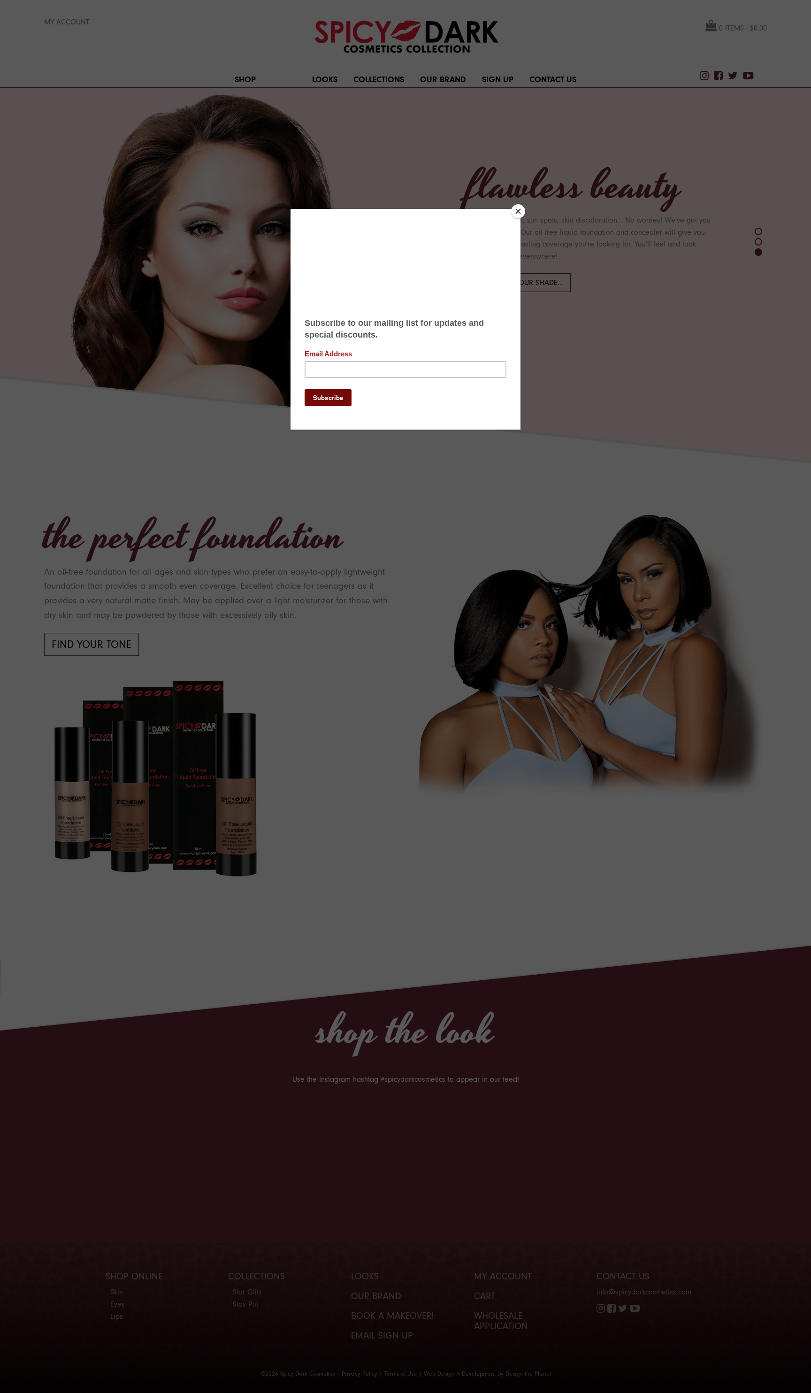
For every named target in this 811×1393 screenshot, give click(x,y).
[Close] (518, 211)
